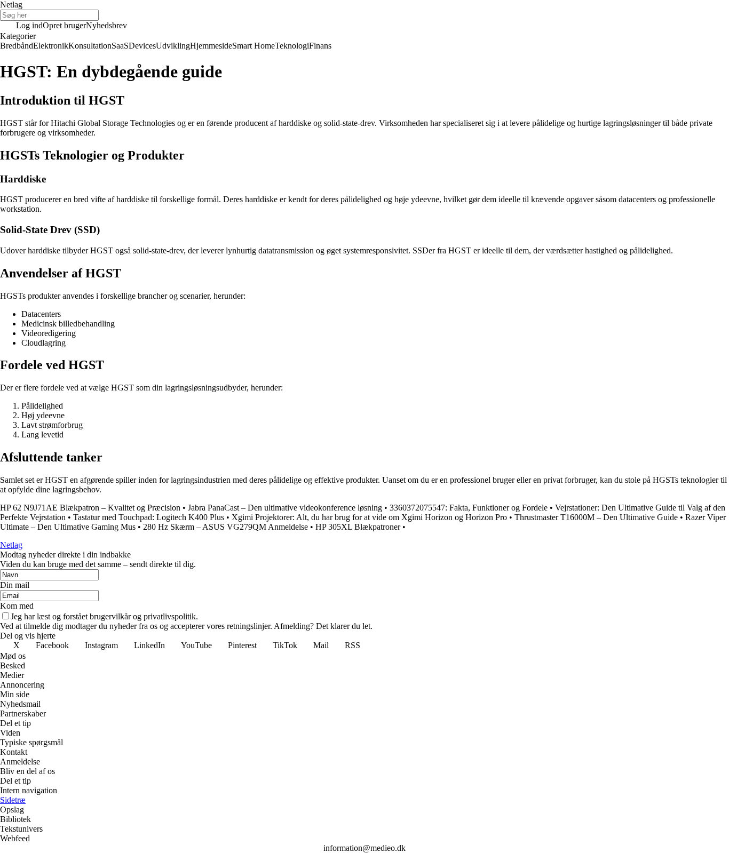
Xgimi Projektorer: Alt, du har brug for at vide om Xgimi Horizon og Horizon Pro (369, 517)
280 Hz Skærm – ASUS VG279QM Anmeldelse (225, 526)
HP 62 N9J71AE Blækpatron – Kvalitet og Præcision (90, 507)
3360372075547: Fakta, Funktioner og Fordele (469, 507)
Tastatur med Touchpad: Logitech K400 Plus (148, 517)
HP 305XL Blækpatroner (357, 526)
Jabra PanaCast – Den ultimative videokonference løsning (286, 507)
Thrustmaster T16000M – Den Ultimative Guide (596, 517)
